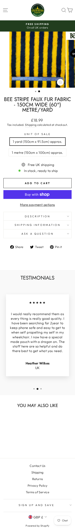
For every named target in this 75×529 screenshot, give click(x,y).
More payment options (37, 204)
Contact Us (37, 466)
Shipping (30, 125)
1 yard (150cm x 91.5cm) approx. (37, 141)
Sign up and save (36, 505)
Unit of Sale (37, 134)
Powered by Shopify (37, 525)
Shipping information (37, 224)
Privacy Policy (38, 485)
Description (37, 216)
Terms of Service (37, 492)
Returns (37, 479)
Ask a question (37, 233)
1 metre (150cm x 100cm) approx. (37, 152)
